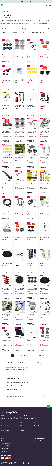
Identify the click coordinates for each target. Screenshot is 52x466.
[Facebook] (29, 463)
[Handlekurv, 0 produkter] (46, 5)
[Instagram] (23, 463)
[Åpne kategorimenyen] (49, 5)
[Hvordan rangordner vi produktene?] (31, 33)
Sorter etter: (35, 32)
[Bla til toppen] (48, 406)
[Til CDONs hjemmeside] (2, 5)
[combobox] (26, 8)
